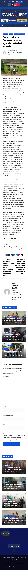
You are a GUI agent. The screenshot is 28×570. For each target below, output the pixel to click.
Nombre (5, 407)
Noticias (11, 34)
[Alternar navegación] (13, 25)
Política (16, 34)
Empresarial (7, 465)
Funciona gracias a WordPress (9, 557)
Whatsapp (6, 533)
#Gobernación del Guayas (15, 55)
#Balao (20, 52)
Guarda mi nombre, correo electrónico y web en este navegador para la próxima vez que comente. (14, 438)
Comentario (6, 376)
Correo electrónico (8, 415)
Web (4, 424)
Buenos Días (10, 563)
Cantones (5, 34)
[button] (23, 25)
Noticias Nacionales (14, 566)
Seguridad (22, 34)
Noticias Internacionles (19, 563)
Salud (5, 482)
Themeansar (14, 559)
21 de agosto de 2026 (11, 471)
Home (4, 563)
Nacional (6, 332)
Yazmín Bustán (14, 50)
